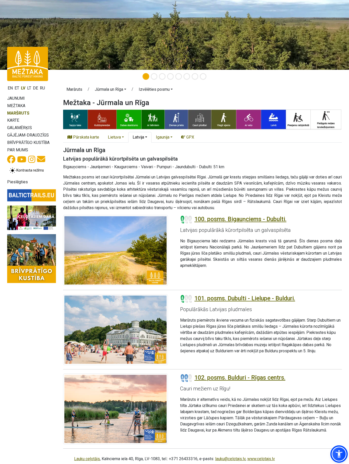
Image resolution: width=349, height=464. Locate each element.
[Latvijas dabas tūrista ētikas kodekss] (31, 218)
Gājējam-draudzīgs (28, 135)
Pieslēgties (17, 181)
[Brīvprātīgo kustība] (31, 258)
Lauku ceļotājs (87, 458)
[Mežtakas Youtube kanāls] (21, 161)
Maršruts (18, 113)
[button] (110, 90)
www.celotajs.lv (261, 458)
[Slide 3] (162, 76)
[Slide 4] (170, 76)
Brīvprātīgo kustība (28, 142)
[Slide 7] (195, 76)
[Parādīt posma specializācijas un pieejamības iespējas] (202, 119)
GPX (189, 137)
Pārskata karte (85, 137)
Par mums (17, 150)
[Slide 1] (146, 76)
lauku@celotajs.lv (230, 458)
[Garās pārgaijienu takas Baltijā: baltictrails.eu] (31, 195)
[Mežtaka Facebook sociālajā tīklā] (11, 161)
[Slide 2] (154, 76)
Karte (13, 120)
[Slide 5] (178, 76)
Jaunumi (16, 98)
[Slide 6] (186, 76)
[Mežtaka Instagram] (31, 161)
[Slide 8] (203, 76)
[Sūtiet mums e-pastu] (41, 160)
